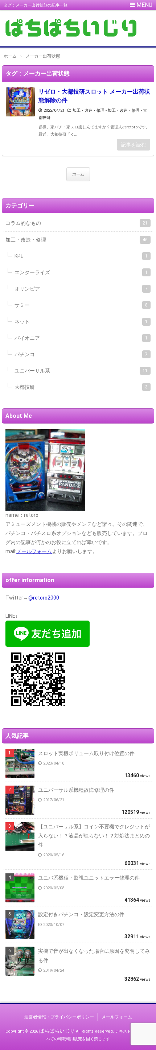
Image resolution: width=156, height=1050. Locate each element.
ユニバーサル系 (81, 371)
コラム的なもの (76, 223)
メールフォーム (34, 551)
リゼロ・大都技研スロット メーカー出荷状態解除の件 (94, 96)
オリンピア (81, 289)
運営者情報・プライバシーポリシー (59, 1017)
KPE (81, 256)
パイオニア (81, 338)
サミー (81, 305)
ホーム (78, 174)
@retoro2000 (43, 598)
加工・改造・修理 (88, 110)
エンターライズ (81, 272)
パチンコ (81, 354)
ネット (81, 322)
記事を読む (133, 145)
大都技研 (81, 387)
